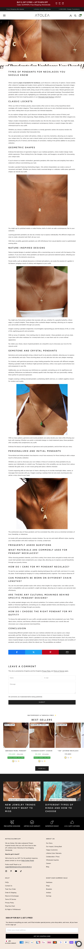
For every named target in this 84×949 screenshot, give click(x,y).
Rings (48, 886)
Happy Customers (52, 850)
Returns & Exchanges (12, 896)
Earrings (48, 896)
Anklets (48, 893)
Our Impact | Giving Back (54, 847)
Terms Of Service (10, 899)
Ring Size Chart (10, 906)
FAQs (7, 882)
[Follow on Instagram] (6, 871)
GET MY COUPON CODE (42, 936)
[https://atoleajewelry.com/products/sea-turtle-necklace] (42, 292)
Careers (48, 863)
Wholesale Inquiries (52, 860)
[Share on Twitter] (33, 652)
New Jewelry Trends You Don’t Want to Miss (20, 807)
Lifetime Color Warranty (53, 853)
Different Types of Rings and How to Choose (59, 807)
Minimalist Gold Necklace (46, 97)
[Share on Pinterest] (50, 652)
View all (42, 768)
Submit (42, 702)
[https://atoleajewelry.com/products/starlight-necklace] (42, 200)
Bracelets (49, 889)
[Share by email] (67, 652)
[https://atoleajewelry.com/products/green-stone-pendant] (42, 409)
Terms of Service (59, 671)
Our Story (49, 843)
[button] (79, 944)
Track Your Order (10, 889)
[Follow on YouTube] (16, 871)
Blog (47, 867)
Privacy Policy (46, 671)
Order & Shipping (10, 893)
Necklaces (49, 882)
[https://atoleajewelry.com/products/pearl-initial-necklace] (42, 503)
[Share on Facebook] (16, 652)
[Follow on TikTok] (21, 871)
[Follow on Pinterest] (11, 871)
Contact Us (8, 886)
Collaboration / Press (53, 857)
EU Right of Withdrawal (12, 909)
